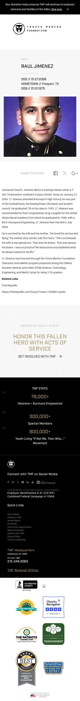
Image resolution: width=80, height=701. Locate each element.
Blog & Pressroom (15, 530)
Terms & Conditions (16, 539)
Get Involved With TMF (37, 356)
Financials (12, 523)
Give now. (56, 9)
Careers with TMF (15, 533)
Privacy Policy (13, 536)
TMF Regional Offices (23, 570)
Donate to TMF (14, 517)
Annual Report (13, 520)
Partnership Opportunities (19, 527)
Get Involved (13, 514)
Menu (64, 29)
